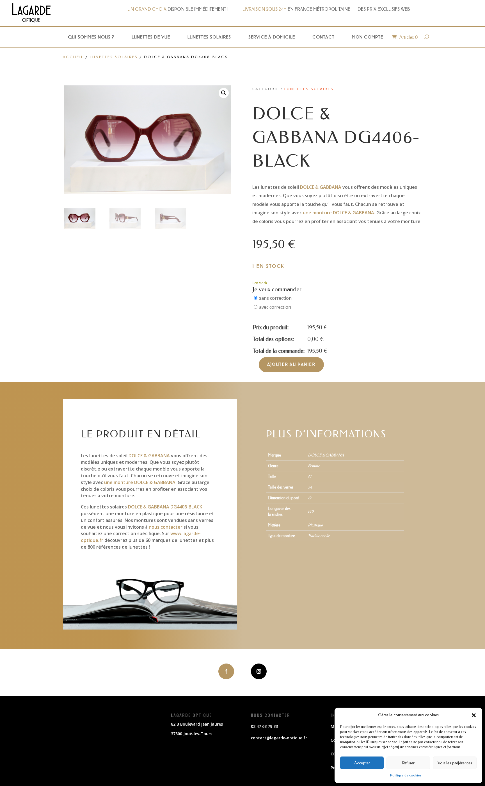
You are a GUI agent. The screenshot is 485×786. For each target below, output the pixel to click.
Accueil (73, 57)
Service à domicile (271, 37)
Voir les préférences (455, 762)
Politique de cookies (405, 775)
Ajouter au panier (291, 364)
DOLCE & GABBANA (320, 187)
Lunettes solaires (209, 37)
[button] (474, 715)
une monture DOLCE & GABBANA (338, 213)
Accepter (362, 762)
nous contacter (165, 527)
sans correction (275, 298)
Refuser (408, 762)
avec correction (275, 307)
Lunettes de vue (151, 37)
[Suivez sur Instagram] (259, 671)
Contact (323, 37)
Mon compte (367, 37)
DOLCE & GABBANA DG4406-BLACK (164, 507)
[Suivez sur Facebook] (226, 671)
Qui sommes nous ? (91, 37)
